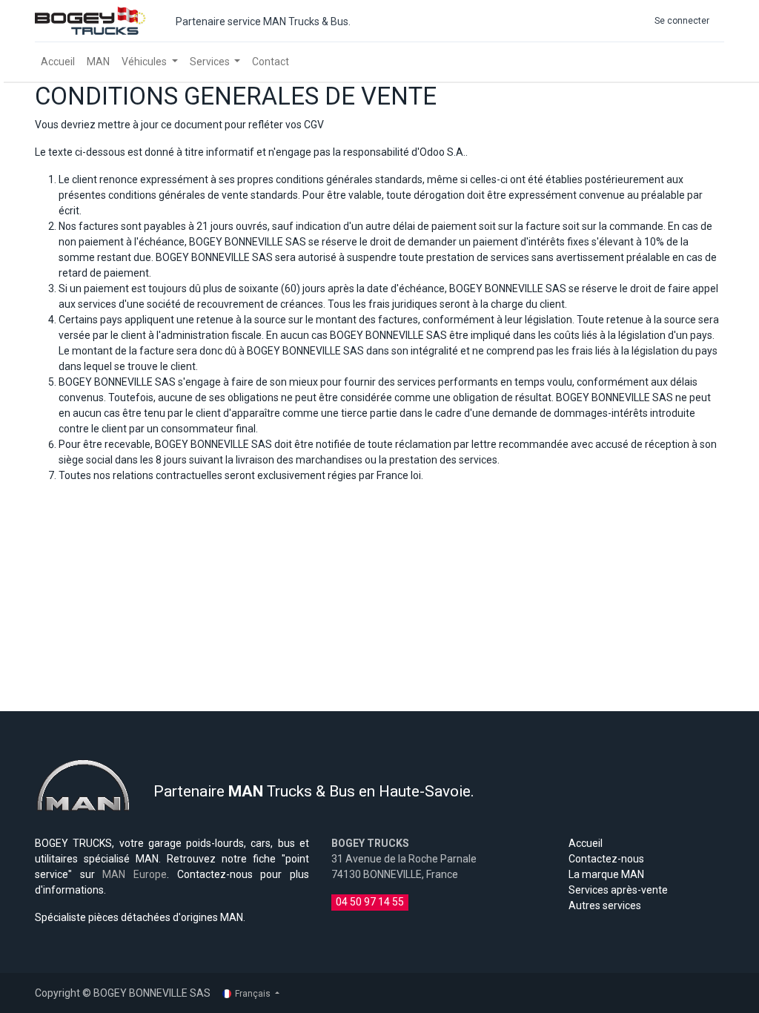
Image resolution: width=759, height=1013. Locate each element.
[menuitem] (58, 62)
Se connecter (681, 21)
